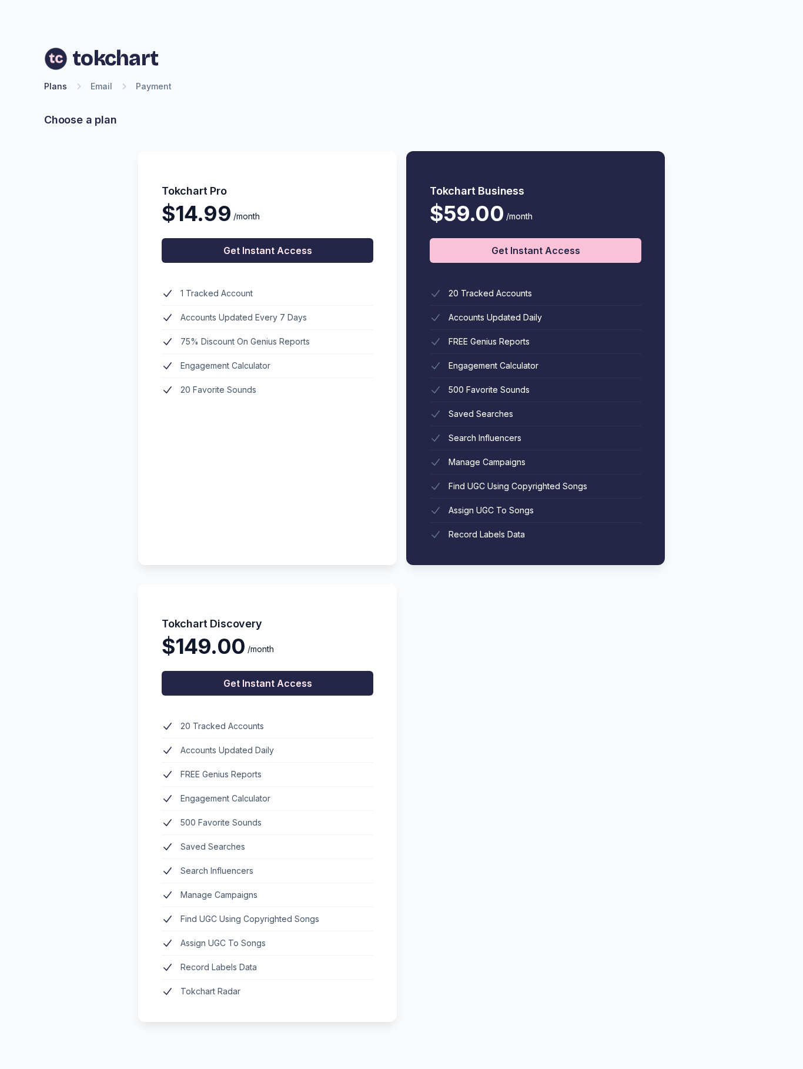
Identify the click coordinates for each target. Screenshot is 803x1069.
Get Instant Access (267, 250)
